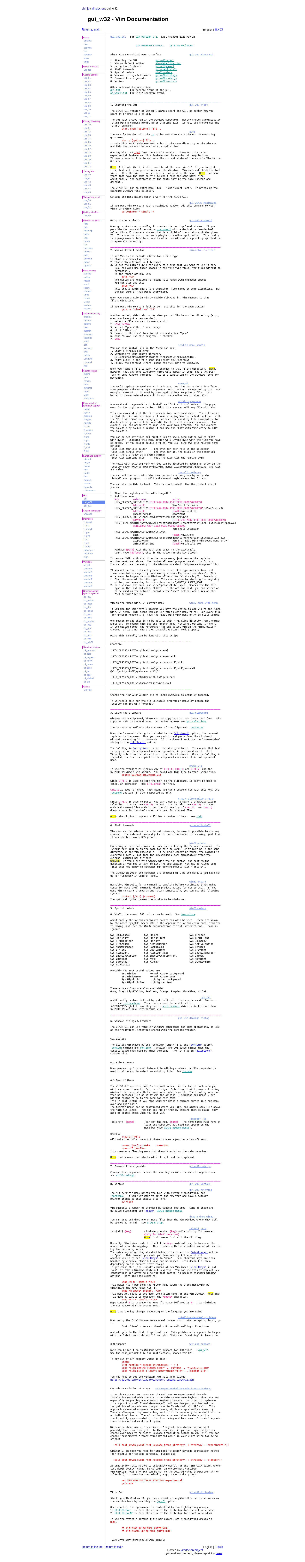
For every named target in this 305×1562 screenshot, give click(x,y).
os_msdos (89, 621)
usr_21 (87, 128)
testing (87, 374)
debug (87, 262)
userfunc (88, 359)
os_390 (87, 597)
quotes (87, 251)
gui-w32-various (166, 81)
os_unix (88, 635)
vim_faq (88, 690)
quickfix (87, 423)
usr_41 (87, 178)
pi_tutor (87, 675)
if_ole (86, 543)
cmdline (88, 317)
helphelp (88, 230)
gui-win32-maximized (202, 202)
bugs (86, 62)
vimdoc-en (98, 8)
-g (152, 134)
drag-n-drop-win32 (201, 1216)
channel (88, 362)
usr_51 (87, 204)
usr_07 (87, 99)
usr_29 (87, 156)
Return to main (91, 29)
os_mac (88, 614)
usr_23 (87, 135)
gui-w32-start (165, 60)
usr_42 (87, 182)
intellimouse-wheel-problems (197, 1317)
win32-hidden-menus (176, 1127)
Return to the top (92, 1546)
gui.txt (115, 90)
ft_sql (86, 451)
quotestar (197, 727)
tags (86, 238)
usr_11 (87, 113)
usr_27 (87, 149)
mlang (87, 466)
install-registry (189, 472)
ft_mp (86, 437)
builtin (87, 355)
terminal (88, 388)
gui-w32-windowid (200, 220)
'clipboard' (181, 733)
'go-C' (161, 1501)
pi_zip (87, 682)
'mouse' (149, 1210)
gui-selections (196, 721)
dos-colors (188, 914)
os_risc (87, 631)
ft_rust (87, 447)
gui (85, 499)
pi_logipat (89, 657)
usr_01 (87, 78)
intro (86, 224)
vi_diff (87, 565)
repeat (87, 298)
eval (86, 352)
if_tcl (86, 539)
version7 (88, 579)
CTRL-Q (209, 798)
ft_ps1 (87, 440)
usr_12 (87, 116)
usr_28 (87, 152)
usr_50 (87, 200)
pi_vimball (89, 678)
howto (87, 241)
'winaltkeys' (199, 1252)
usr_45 (87, 192)
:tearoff (195, 1118)
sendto (200, 345)
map (86, 327)
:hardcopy (116, 1196)
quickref (88, 41)
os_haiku (88, 611)
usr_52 (87, 207)
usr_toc (87, 70)
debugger (88, 550)
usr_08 (87, 102)
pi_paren (88, 664)
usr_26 (87, 145)
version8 (88, 582)
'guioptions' (141, 748)
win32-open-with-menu (203, 603)
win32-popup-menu (189, 401)
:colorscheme (131, 1003)
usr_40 (87, 174)
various (87, 305)
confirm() (146, 1047)
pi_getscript (89, 650)
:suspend (116, 792)
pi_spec (88, 668)
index (86, 234)
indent (87, 409)
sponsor (88, 54)
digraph (87, 459)
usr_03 (87, 85)
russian (87, 483)
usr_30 (87, 159)
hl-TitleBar (122, 1510)
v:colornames (171, 1006)
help (86, 227)
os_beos (88, 604)
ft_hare (87, 433)
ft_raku (87, 444)
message (88, 248)
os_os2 (87, 625)
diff (85, 345)
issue (219, 1553)
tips (85, 244)
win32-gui (207, 54)
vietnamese (89, 490)
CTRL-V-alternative (191, 798)
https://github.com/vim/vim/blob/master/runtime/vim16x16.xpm (152, 1379)
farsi (86, 476)
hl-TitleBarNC (124, 1513)
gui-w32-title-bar (201, 1492)
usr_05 (87, 92)
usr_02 (87, 81)
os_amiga (89, 600)
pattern (87, 324)
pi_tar (86, 671)
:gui (137, 152)
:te (204, 1118)
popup (87, 391)
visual (87, 302)
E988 (192, 131)
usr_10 (87, 109)
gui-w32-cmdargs (166, 78)
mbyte (87, 462)
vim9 (86, 395)
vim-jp (85, 8)
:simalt (194, 1228)
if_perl (87, 532)
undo (86, 295)
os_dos (87, 607)
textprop (88, 416)
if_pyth (87, 536)
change (87, 291)
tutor (86, 44)
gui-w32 (194, 54)
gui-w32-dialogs (166, 75)
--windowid (164, 229)
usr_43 (87, 185)
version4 (88, 568)
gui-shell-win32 (166, 69)
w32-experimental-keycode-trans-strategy (183, 1388)
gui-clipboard (165, 66)
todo (86, 255)
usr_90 (87, 215)
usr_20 (87, 124)
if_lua (86, 525)
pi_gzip (87, 654)
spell (86, 341)
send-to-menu (186, 345)
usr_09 (87, 106)
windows (88, 334)
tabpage (88, 338)
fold (86, 366)
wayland (88, 514)
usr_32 (87, 166)
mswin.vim (195, 766)
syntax (87, 412)
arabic (87, 473)
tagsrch (87, 331)
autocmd (88, 348)
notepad (183, 383)
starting (87, 274)
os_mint (88, 618)
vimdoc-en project (192, 1550)
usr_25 (87, 142)
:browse (187, 1071)
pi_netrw (88, 661)
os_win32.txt (118, 93)
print (86, 377)
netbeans (88, 553)
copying (88, 48)
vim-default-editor (168, 63)
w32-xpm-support (200, 1344)
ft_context (88, 430)
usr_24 (87, 138)
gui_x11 (88, 506)
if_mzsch (88, 529)
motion (87, 281)
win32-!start (197, 881)
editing (87, 277)
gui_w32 (88, 502)
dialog (205, 1018)
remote (87, 381)
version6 (88, 575)
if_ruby (87, 546)
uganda (87, 265)
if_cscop (88, 522)
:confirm (116, 1047)
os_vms (87, 639)
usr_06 (87, 95)
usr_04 (87, 88)
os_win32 (88, 642)
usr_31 (87, 163)
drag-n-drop (155, 1222)
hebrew (87, 480)
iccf (85, 51)
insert (86, 288)
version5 (88, 572)
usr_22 (87, 131)
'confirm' (195, 1044)
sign (86, 557)
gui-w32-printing (200, 1190)
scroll (86, 284)
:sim (203, 1228)
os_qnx (87, 628)
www (86, 58)
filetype (87, 419)
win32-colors (164, 72)
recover (87, 308)
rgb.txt (206, 997)
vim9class (89, 398)
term (86, 384)
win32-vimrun (197, 843)
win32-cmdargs (125, 1175)
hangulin (88, 487)
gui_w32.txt (118, 36)
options (87, 320)
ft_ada (87, 426)
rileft (86, 469)
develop (88, 259)
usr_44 (87, 188)
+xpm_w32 (202, 1350)
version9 (88, 586)
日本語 (219, 29)
